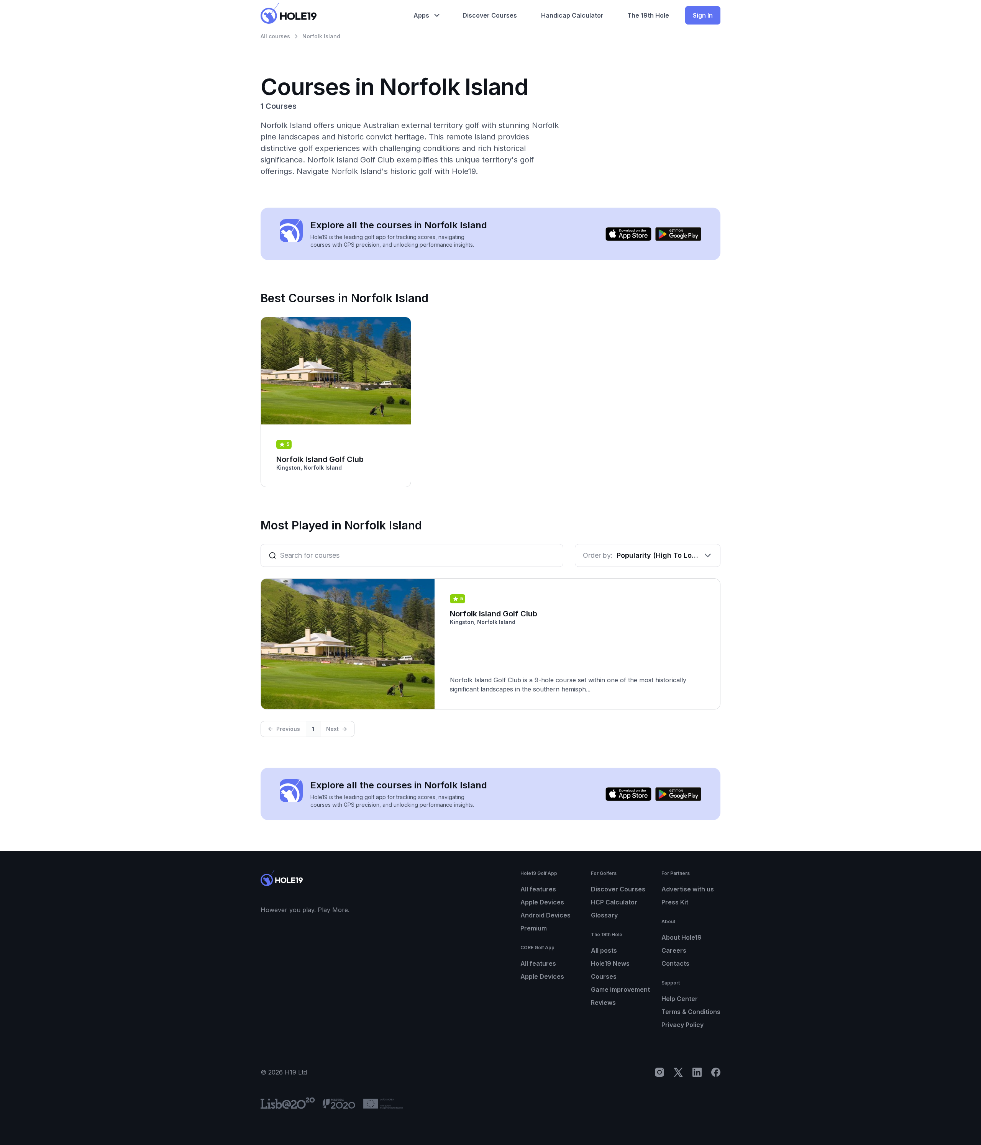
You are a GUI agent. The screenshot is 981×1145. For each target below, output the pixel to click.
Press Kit (674, 902)
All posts (604, 950)
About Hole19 (681, 937)
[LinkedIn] (697, 1072)
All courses (275, 36)
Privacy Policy (682, 1025)
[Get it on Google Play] (678, 234)
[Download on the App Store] (628, 234)
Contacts (675, 963)
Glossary (604, 915)
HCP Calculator (614, 902)
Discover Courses (618, 889)
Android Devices (545, 915)
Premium (533, 928)
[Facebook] (715, 1072)
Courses (604, 976)
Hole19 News (610, 963)
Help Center (679, 998)
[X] (678, 1072)
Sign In (703, 15)
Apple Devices (542, 902)
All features (538, 889)
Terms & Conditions (690, 1012)
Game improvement (620, 989)
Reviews (603, 1002)
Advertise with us (687, 889)
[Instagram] (659, 1072)
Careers (673, 950)
